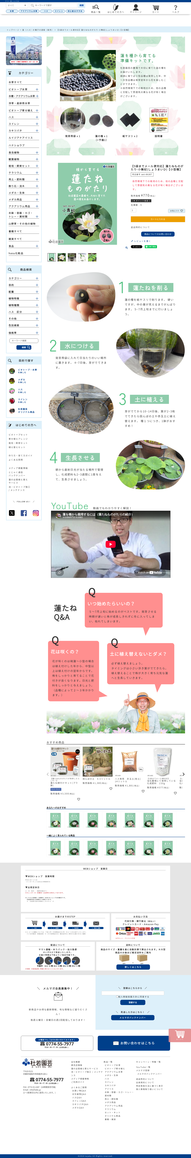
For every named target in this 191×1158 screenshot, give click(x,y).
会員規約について (145, 1082)
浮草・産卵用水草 (19, 103)
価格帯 (13, 332)
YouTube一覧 (143, 1067)
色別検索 (14, 325)
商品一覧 (108, 1062)
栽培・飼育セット (19, 166)
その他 (13, 318)
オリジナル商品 (113, 1116)
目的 (11, 285)
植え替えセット (17, 447)
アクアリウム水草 (29, 11)
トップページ (13, 30)
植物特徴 (14, 298)
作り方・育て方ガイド (21, 455)
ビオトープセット (18, 434)
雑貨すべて (15, 239)
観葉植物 (14, 159)
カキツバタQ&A (80, 1104)
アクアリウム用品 (19, 206)
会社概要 (75, 1062)
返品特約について (140, 227)
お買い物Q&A (79, 1090)
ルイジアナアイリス (21, 137)
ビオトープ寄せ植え (21, 110)
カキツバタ (15, 130)
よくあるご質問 (79, 1087)
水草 (12, 11)
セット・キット (113, 1112)
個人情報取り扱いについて (149, 1089)
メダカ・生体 (17, 192)
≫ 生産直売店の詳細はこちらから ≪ (39, 901)
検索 (82, 5)
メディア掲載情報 (18, 468)
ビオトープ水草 (18, 89)
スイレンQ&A (79, 1100)
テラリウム (15, 172)
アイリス (109, 1089)
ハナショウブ (17, 145)
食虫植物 (14, 152)
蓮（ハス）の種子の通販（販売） (38, 30)
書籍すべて (15, 231)
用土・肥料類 (17, 179)
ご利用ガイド (78, 1082)
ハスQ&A (77, 1097)
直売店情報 (77, 1065)
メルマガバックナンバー (149, 1073)
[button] (48, 774)
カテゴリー (15, 278)
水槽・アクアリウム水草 (22, 96)
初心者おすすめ (75, 11)
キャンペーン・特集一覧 (148, 1062)
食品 (11, 246)
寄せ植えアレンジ (18, 438)
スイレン (59, 11)
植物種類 (14, 305)
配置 (11, 291)
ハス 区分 (15, 312)
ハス (46, 11)
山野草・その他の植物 (22, 223)
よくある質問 (16, 459)
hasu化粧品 (16, 253)
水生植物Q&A (79, 1094)
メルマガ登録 (143, 1070)
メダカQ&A (78, 1107)
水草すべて (15, 82)
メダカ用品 (15, 199)
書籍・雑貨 (110, 1119)
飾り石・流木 (17, 186)
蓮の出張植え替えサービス (84, 1068)
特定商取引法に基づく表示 (149, 1086)
